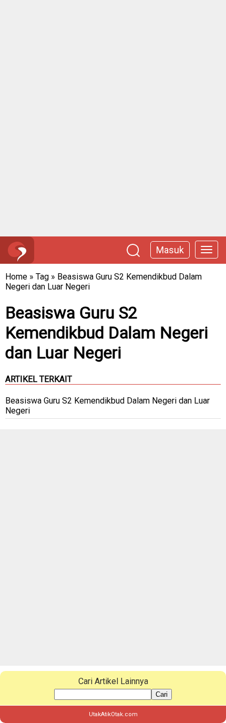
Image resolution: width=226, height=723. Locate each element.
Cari (162, 694)
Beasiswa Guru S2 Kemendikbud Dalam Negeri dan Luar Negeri (107, 406)
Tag (42, 277)
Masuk (170, 249)
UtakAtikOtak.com (113, 714)
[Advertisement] (113, 118)
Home (16, 277)
